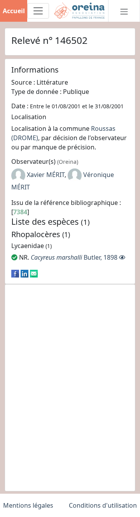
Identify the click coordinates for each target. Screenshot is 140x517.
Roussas (103, 128)
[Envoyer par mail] (34, 273)
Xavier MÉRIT (46, 174)
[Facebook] (15, 273)
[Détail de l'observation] (122, 257)
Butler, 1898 (74, 257)
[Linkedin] (24, 273)
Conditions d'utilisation (103, 505)
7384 (20, 212)
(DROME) (24, 138)
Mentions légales (28, 505)
